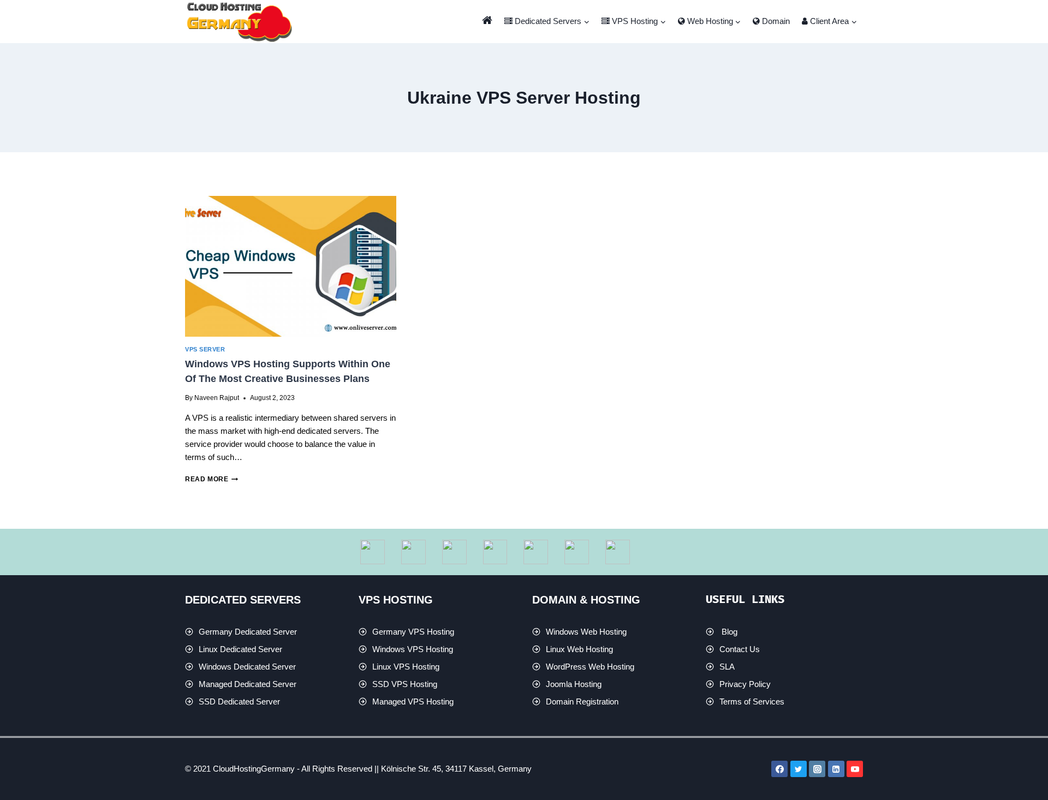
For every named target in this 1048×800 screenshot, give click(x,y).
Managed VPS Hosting (413, 701)
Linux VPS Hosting (405, 666)
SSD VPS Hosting (404, 684)
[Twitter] (798, 769)
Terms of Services (751, 701)
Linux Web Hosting (579, 649)
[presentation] (290, 266)
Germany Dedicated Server (248, 631)
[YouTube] (855, 769)
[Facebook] (779, 769)
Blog (729, 631)
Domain (775, 21)
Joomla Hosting (574, 684)
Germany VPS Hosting (413, 631)
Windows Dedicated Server (247, 666)
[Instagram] (817, 769)
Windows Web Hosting (586, 631)
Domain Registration (582, 701)
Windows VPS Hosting (412, 649)
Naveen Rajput (216, 398)
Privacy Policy (745, 684)
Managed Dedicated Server (247, 684)
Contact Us (739, 649)
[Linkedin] (836, 769)
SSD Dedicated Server (239, 701)
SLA (727, 666)
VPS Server (205, 349)
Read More (211, 479)
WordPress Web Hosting (590, 666)
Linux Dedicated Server (240, 649)
